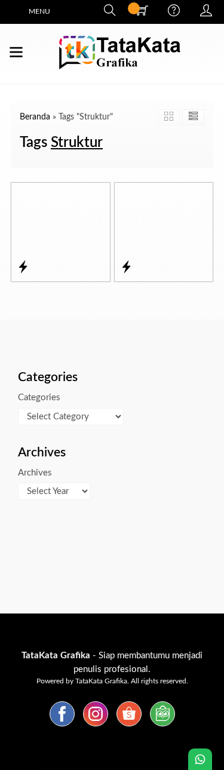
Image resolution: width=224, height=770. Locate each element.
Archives (35, 472)
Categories (39, 397)
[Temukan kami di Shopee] (129, 726)
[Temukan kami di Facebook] (62, 726)
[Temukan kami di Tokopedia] (162, 726)
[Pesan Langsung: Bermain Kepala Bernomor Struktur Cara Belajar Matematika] (126, 267)
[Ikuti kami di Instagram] (95, 726)
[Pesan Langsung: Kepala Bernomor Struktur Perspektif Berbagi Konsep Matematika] (23, 267)
